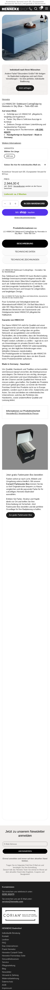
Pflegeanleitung (8, 965)
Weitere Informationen (11, 143)
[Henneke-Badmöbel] (15, 8)
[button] (35, 8)
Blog (4, 968)
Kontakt (5, 936)
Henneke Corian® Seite (12, 952)
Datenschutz (7, 981)
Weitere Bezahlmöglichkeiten (25, 218)
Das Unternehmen (10, 946)
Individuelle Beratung (11, 933)
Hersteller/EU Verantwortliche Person (22, 413)
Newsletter (6, 972)
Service (5, 962)
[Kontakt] (30, 8)
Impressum (7, 988)
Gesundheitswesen (10, 959)
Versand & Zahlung (10, 975)
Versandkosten (19, 186)
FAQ (4, 943)
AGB (4, 985)
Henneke (6, 99)
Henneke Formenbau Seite (13, 956)
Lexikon (5, 939)
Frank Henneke (8, 949)
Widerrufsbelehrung (10, 978)
